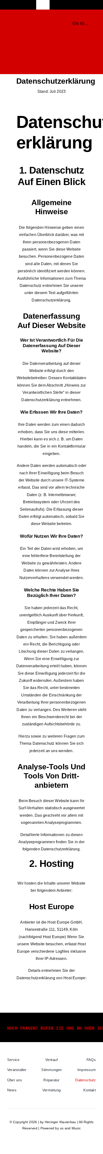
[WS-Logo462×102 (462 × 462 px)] (29, 21)
